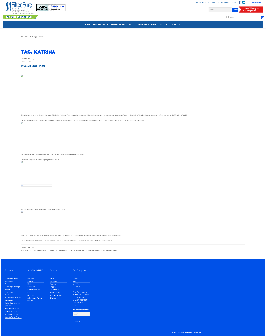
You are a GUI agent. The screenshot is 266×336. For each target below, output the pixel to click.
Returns (53, 284)
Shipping (53, 287)
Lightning (91, 250)
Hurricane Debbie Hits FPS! (33, 66)
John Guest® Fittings (34, 298)
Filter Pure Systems (41, 250)
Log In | (198, 2)
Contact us (76, 287)
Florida (51, 250)
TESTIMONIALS (143, 24)
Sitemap (53, 298)
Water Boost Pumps (12, 314)
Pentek (30, 281)
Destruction (29, 250)
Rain (97, 250)
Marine (29, 284)
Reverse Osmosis (11, 311)
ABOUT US (162, 24)
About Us (76, 284)
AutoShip (53, 281)
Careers (75, 278)
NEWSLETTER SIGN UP (81, 309)
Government (54, 289)
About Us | (205, 2)
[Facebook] (240, 2)
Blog (74, 281)
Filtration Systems (11, 278)
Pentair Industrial (33, 289)
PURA (29, 292)
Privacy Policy (55, 292)
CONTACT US (175, 24)
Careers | (214, 2)
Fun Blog (31, 247)
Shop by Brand (99, 24)
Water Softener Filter (12, 317)
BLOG (153, 24)
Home (26, 37)
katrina (84, 250)
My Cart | (227, 2)
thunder (102, 250)
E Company (27, 61)
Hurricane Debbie (61, 250)
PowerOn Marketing (194, 332)
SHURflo (30, 295)
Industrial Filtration (12, 308)
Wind (115, 250)
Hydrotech (31, 287)
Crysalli (30, 301)
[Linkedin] (243, 2)
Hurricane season (74, 250)
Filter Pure (35, 10)
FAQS (52, 278)
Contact (234, 2)
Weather (109, 250)
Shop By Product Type (121, 24)
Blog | (220, 2)
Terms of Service (56, 295)
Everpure (30, 278)
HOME (87, 24)
